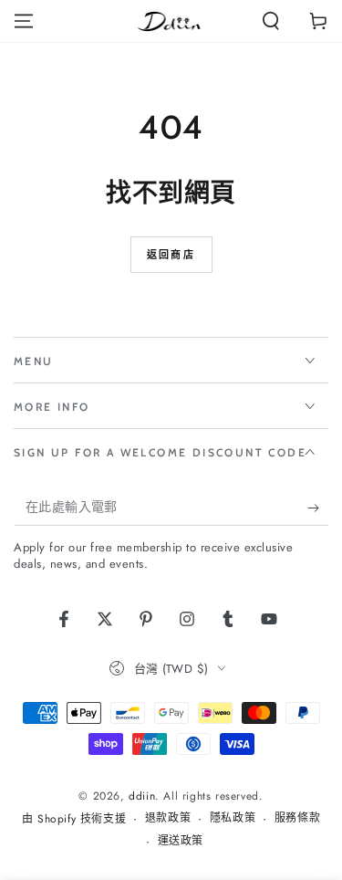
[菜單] (23, 21)
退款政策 (168, 818)
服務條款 (297, 818)
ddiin (142, 796)
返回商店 (171, 254)
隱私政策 (232, 818)
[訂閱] (317, 507)
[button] (271, 21)
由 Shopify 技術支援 (74, 819)
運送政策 (180, 841)
